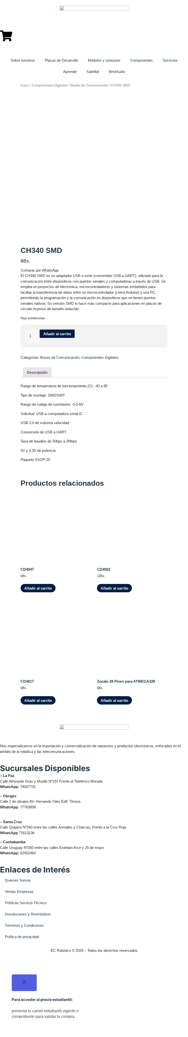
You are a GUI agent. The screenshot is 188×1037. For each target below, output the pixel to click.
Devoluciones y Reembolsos (28, 914)
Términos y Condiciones (24, 925)
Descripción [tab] (37, 372)
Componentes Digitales (50, 85)
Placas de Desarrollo (61, 60)
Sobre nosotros (23, 60)
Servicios (170, 60)
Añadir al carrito (57, 334)
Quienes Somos (18, 880)
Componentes (141, 60)
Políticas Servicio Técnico (25, 903)
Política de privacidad (22, 937)
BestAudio (117, 71)
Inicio (25, 85)
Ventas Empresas (19, 891)
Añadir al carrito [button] (38, 588)
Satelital (92, 71)
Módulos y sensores (104, 60)
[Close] (24, 982)
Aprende (70, 71)
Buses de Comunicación (89, 85)
